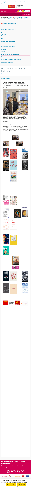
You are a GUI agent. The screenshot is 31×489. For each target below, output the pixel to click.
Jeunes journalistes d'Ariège (8, 46)
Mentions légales (11, 465)
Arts (2, 32)
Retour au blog (5, 78)
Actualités (3, 34)
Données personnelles (7, 467)
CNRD (2, 38)
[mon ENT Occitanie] (22, 11)
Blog (15, 19)
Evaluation (4, 27)
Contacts (3, 465)
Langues (3, 49)
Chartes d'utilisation (21, 465)
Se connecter (26, 14)
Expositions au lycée (5, 36)
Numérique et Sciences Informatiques (11, 59)
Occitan (3, 51)
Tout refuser (21, 484)
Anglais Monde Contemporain (9, 29)
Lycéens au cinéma (6, 57)
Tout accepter (11, 484)
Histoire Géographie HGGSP (8, 41)
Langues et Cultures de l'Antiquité (10, 54)
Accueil (10, 17)
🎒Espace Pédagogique (17, 17)
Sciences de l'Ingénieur (7, 62)
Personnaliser (16, 487)
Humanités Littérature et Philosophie (11, 44)
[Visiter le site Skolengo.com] (15, 473)
